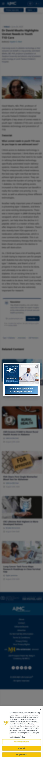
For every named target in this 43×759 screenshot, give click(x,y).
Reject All (21, 748)
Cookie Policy (20, 737)
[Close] (40, 709)
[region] (21, 732)
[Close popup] (36, 366)
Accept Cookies (21, 755)
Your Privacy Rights (21, 742)
